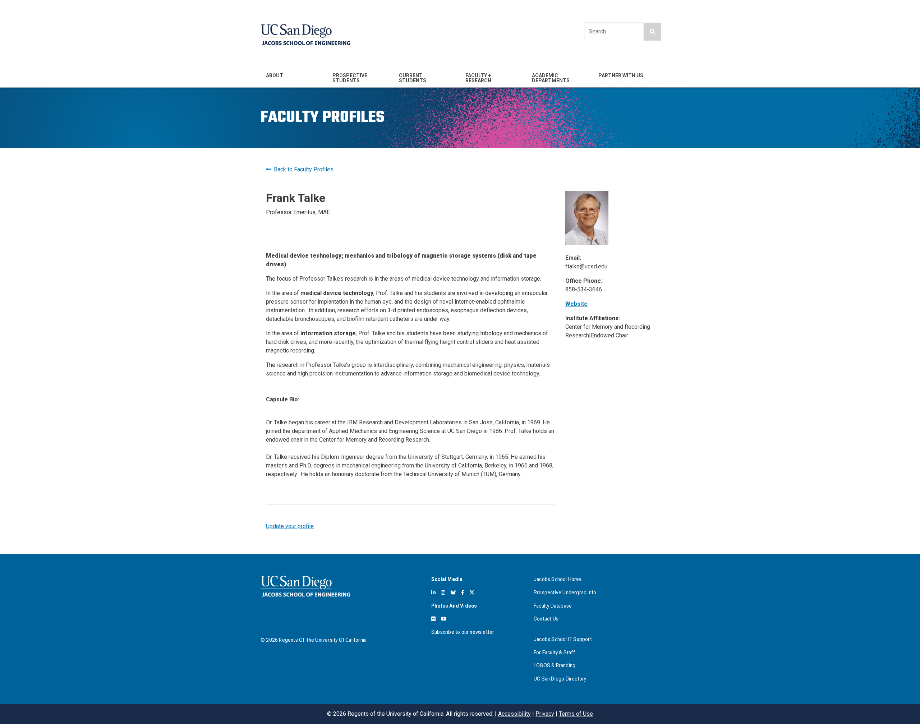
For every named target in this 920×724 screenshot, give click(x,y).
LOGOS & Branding (554, 665)
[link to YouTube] (443, 619)
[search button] (652, 32)
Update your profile (290, 526)
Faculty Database (553, 606)
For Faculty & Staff (554, 652)
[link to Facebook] (462, 592)
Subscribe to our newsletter (462, 632)
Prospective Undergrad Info (565, 592)
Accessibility (514, 713)
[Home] (305, 34)
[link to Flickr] (433, 619)
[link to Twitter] (471, 592)
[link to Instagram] (443, 592)
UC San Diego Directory (560, 679)
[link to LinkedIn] (433, 592)
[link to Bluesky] (453, 592)
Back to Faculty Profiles (304, 169)
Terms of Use (576, 713)
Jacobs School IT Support (563, 639)
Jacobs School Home (557, 579)
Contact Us (546, 619)
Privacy (544, 713)
